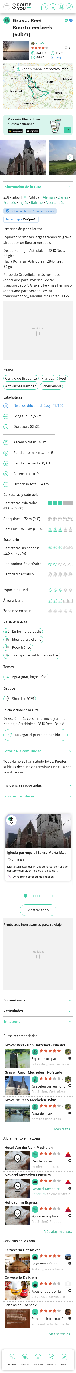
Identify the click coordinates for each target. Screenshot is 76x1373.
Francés (9, 202)
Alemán (49, 197)
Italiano (37, 202)
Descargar (38, 1364)
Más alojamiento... (58, 1231)
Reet (62, 378)
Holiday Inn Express (21, 1202)
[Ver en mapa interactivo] (38, 106)
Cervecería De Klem (21, 1277)
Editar (64, 1364)
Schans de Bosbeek (21, 1305)
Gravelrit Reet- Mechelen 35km (30, 1100)
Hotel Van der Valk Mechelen (29, 1147)
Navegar (12, 1364)
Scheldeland (51, 386)
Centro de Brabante (21, 378)
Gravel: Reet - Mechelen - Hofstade (33, 1072)
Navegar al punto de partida (37, 735)
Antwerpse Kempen (21, 386)
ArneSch (41, 43)
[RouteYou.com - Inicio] (21, 6)
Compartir (51, 1364)
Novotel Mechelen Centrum (28, 1175)
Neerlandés (55, 202)
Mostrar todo (38, 910)
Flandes (48, 378)
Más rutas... (63, 1129)
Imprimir (25, 1364)
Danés (63, 197)
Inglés (23, 202)
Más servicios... (61, 1334)
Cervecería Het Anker (22, 1250)
